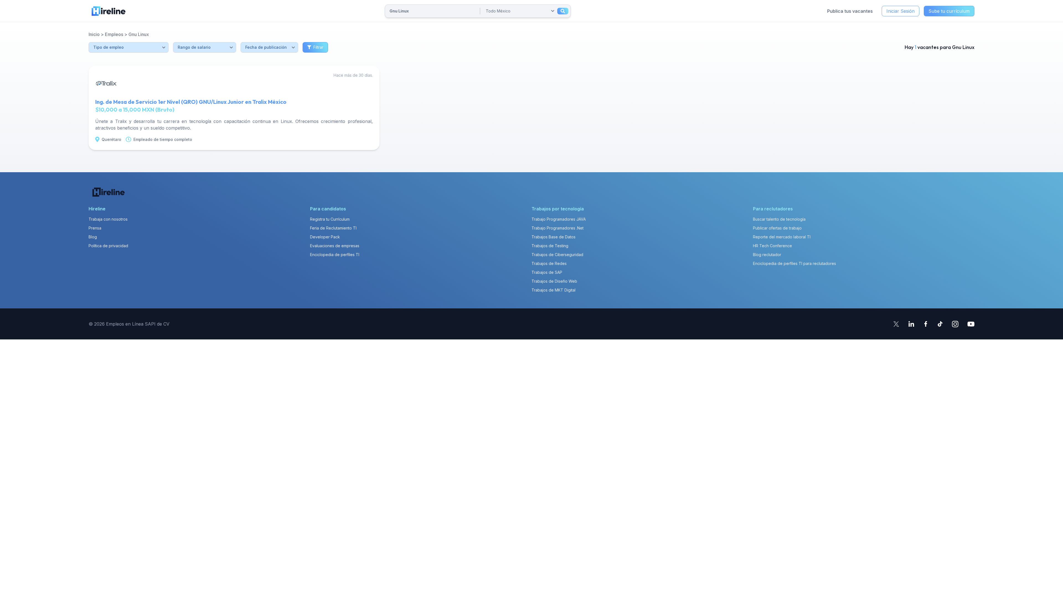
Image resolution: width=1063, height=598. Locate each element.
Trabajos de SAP (547, 272)
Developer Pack (325, 236)
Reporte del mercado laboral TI (782, 236)
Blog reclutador (767, 254)
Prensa (95, 228)
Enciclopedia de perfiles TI (334, 254)
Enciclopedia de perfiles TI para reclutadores (794, 263)
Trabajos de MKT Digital (554, 290)
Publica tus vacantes (850, 11)
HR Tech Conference (772, 245)
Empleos (114, 34)
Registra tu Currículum (330, 219)
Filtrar (318, 47)
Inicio (94, 34)
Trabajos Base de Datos (554, 236)
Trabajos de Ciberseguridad (557, 254)
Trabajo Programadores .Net (558, 228)
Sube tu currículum (949, 11)
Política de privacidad (108, 245)
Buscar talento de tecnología (779, 219)
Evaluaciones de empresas (334, 245)
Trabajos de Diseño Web (554, 281)
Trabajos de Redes (549, 263)
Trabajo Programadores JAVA (559, 219)
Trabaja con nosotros (108, 219)
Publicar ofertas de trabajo (777, 228)
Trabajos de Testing (550, 245)
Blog (93, 236)
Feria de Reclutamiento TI (333, 228)
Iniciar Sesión (900, 11)
